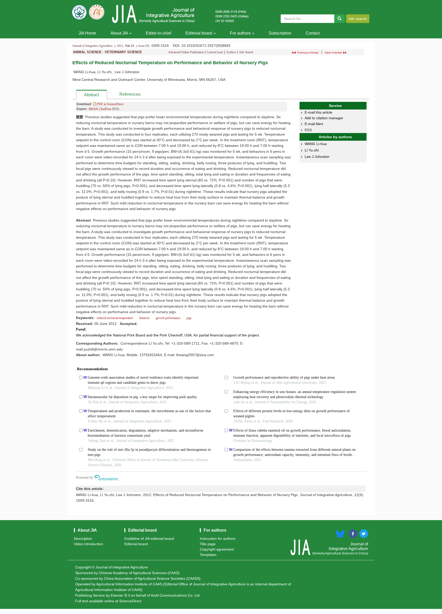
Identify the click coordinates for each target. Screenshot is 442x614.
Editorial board (199, 33)
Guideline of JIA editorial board (149, 538)
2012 (120, 46)
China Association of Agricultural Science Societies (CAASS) (152, 578)
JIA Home (87, 33)
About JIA (119, 33)
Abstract (91, 95)
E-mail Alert (314, 124)
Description (83, 538)
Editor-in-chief (158, 33)
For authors (241, 33)
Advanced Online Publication (186, 52)
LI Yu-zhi (312, 150)
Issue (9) (143, 46)
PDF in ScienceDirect (110, 104)
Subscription (280, 33)
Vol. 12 (129, 46)
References (129, 94)
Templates (208, 555)
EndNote (106, 109)
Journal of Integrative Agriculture (92, 46)
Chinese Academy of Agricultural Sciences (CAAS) (139, 573)
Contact (313, 33)
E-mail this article (318, 112)
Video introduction (88, 544)
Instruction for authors (217, 538)
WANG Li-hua (316, 144)
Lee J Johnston (317, 157)
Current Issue (215, 52)
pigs (189, 318)
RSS (308, 130)
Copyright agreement (217, 549)
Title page (208, 544)
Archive (231, 52)
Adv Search (246, 52)
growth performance (168, 318)
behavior (144, 318)
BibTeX (93, 109)
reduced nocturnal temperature (115, 318)
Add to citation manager (324, 118)
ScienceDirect (130, 601)
